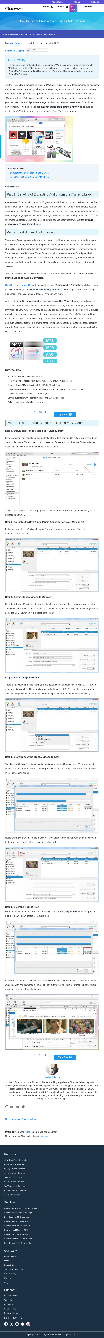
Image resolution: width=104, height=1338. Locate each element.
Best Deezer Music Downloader (18, 1243)
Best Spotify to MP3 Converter (17, 1217)
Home (4, 34)
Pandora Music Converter (15, 1190)
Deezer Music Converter (14, 1182)
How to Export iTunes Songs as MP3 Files (28, 177)
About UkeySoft (11, 1256)
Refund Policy (10, 1309)
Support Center (10, 1296)
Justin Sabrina (15, 43)
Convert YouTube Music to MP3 (18, 1226)
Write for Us (9, 1304)
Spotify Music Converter (14, 1169)
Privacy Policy (10, 1274)
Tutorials (8, 1300)
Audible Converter (12, 1195)
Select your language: (15, 51)
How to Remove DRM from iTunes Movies (28, 173)
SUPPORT (95, 2)
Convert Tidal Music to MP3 (16, 1230)
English (32, 50)
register (44, 1136)
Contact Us (9, 1265)
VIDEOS (77, 2)
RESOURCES (57, 2)
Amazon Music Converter (15, 1173)
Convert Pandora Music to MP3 (17, 1234)
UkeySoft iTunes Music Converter (21, 285)
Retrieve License (11, 1313)
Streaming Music (16, 34)
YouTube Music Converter (15, 1186)
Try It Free (37, 412)
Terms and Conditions (13, 1269)
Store (6, 1261)
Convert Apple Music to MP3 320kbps (20, 1208)
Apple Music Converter (14, 1164)
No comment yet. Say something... (21, 1119)
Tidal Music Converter (13, 1177)
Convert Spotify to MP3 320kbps (18, 1212)
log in (30, 1132)
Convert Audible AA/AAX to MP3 (18, 1239)
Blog (6, 1282)
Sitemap (7, 1278)
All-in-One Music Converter (16, 1160)
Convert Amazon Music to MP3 (17, 1221)
